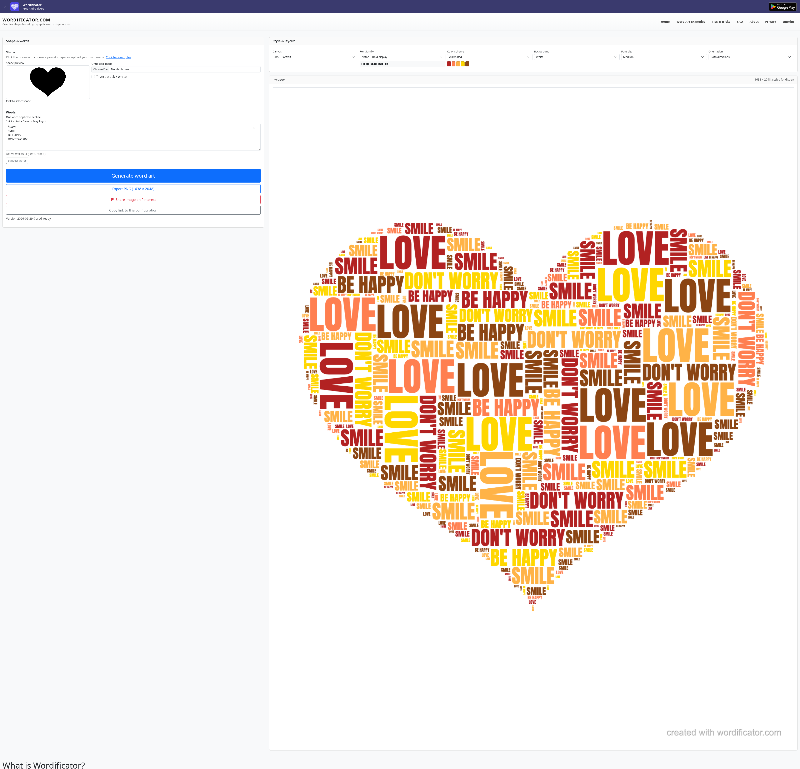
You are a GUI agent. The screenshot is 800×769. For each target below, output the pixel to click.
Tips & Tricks (721, 22)
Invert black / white (111, 76)
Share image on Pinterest (135, 199)
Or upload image (101, 64)
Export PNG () (133, 188)
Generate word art (133, 175)
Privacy (770, 22)
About (754, 22)
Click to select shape (18, 101)
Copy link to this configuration (133, 210)
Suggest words (17, 160)
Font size (626, 51)
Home (665, 22)
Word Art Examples (690, 22)
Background (541, 51)
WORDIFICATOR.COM (36, 21)
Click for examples (118, 57)
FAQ (740, 22)
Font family (367, 51)
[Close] (5, 7)
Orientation (716, 51)
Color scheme (455, 51)
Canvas (277, 51)
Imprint (788, 22)
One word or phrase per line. (25, 119)
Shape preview (15, 63)
